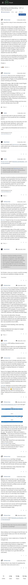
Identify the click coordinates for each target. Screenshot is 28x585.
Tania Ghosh (6, 142)
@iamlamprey (4, 75)
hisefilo (5, 340)
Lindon (5, 113)
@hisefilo (3, 385)
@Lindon (3, 220)
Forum (11, 2)
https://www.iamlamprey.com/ (8, 404)
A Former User (7, 19)
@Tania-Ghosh (5, 161)
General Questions (6, 12)
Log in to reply (22, 14)
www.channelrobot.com (6, 134)
